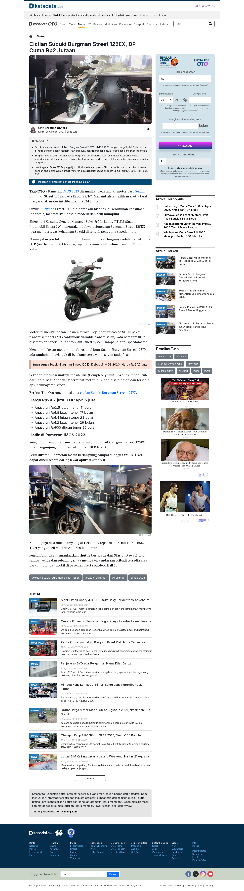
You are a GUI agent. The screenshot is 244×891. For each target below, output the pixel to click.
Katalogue (177, 852)
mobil (34, 600)
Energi (32, 855)
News (63, 24)
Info (164, 15)
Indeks (164, 24)
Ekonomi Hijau (84, 15)
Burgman (47, 209)
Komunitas (125, 24)
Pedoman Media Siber (81, 885)
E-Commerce (76, 846)
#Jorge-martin (165, 370)
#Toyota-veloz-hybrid (170, 363)
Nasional (33, 846)
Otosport (139, 24)
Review (97, 24)
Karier (65, 885)
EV (89, 24)
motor (41, 36)
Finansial (46, 15)
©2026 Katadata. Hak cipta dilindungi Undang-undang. (186, 885)
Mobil (72, 24)
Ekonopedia (68, 15)
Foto (174, 855)
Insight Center (199, 851)
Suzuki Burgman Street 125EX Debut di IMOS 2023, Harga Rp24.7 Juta (98, 364)
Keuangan (55, 849)
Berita (37, 15)
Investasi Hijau (118, 852)
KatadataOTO (199, 860)
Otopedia (152, 24)
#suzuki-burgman (96, 577)
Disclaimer (119, 885)
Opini (154, 849)
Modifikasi (111, 24)
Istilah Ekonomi (97, 852)
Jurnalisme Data (102, 15)
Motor (81, 24)
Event (195, 857)
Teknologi (75, 858)
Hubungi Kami (70, 811)
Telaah (155, 846)
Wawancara (157, 852)
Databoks (197, 854)
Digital (56, 15)
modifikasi (37, 643)
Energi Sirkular (118, 849)
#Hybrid (183, 370)
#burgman (118, 577)
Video (146, 15)
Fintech (73, 849)
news (34, 685)
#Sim (196, 370)
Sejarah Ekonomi (98, 846)
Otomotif (136, 15)
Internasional (35, 852)
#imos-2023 (137, 577)
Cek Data (135, 852)
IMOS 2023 (71, 191)
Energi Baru (116, 846)
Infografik (136, 846)
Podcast (155, 15)
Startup (73, 852)
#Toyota (181, 356)
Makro (53, 846)
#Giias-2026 (164, 356)
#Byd (207, 370)
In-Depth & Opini (121, 15)
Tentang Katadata (37, 885)
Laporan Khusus (159, 855)
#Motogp (193, 363)
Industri (33, 849)
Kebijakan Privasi (103, 885)
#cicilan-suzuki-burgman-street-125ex (56, 577)
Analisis (135, 849)
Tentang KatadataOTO (45, 811)
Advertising (54, 885)
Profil (93, 849)
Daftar (112, 874)
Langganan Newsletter (43, 874)
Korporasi (54, 855)
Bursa (52, 852)
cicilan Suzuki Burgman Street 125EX (108, 392)
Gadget (74, 855)
